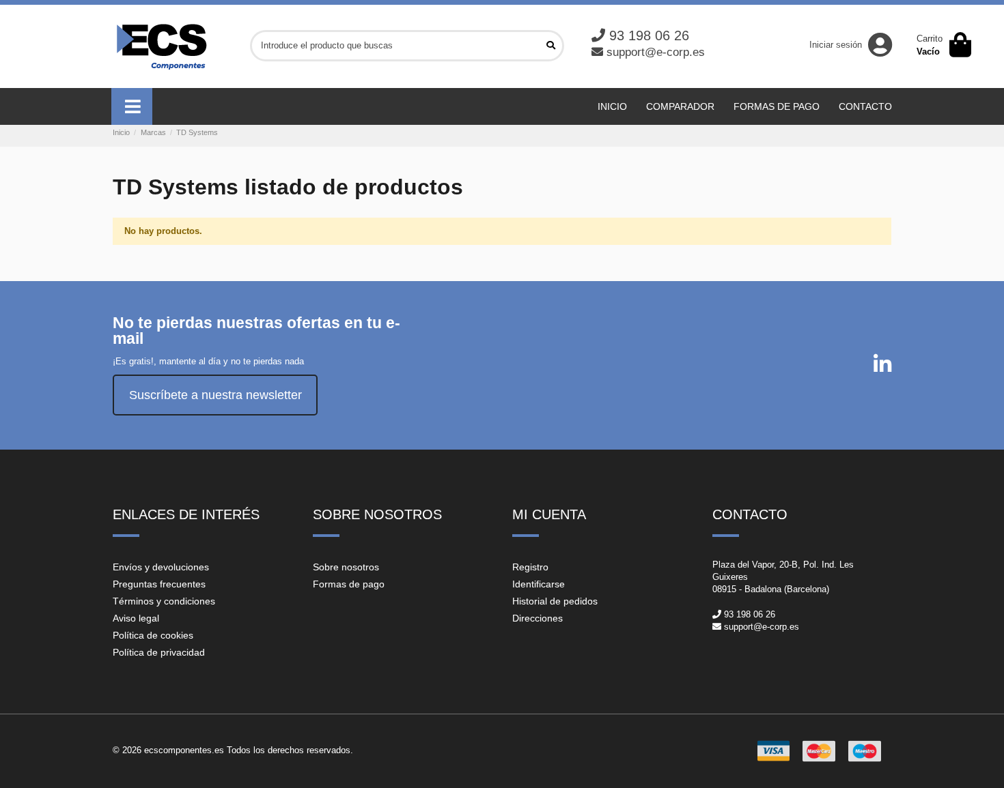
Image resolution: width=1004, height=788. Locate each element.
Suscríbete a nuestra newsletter (215, 395)
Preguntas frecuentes (159, 584)
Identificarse (538, 584)
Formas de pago (349, 584)
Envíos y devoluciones (161, 566)
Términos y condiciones (164, 601)
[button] (131, 106)
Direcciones (537, 618)
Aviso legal (136, 618)
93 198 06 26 (649, 35)
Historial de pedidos (555, 601)
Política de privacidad (159, 652)
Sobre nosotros (346, 566)
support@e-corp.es (655, 52)
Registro (530, 566)
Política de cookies (153, 635)
